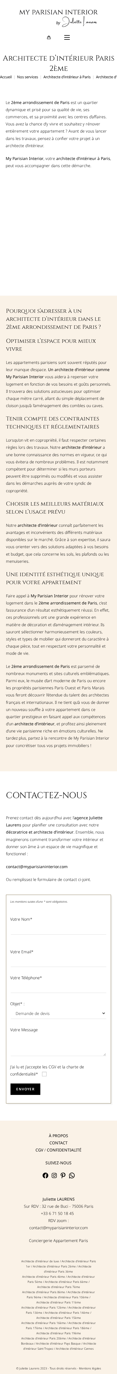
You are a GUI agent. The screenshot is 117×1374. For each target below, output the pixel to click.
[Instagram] (54, 1177)
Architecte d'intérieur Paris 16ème (43, 1323)
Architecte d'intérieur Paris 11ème (58, 1302)
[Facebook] (45, 1177)
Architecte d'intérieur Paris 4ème (43, 1277)
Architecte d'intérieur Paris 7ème (58, 1287)
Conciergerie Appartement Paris (58, 1240)
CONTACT (58, 1142)
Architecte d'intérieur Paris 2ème (54, 1266)
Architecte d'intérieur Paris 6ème (66, 1282)
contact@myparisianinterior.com (58, 1227)
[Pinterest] (63, 1177)
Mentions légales (90, 1368)
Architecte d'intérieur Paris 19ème (58, 1333)
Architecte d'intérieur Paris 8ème (43, 1292)
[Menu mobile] (67, 37)
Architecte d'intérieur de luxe (40, 1261)
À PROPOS (58, 1135)
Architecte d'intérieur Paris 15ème (58, 1318)
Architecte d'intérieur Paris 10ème (66, 1297)
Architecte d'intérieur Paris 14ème (67, 1313)
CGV (39, 1150)
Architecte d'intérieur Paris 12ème (43, 1307)
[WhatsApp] (71, 1177)
